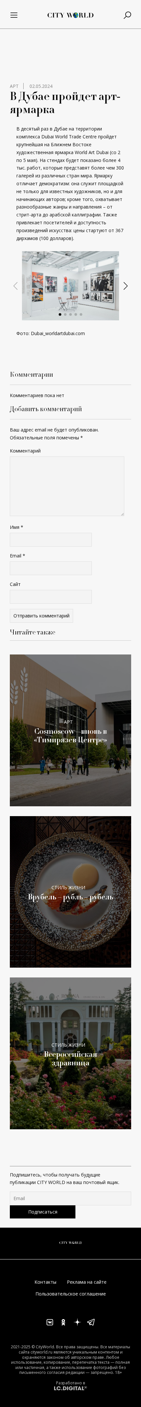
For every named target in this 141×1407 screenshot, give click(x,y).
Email (17, 556)
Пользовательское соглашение (70, 1294)
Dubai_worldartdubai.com (58, 333)
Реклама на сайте (87, 1282)
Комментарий (25, 451)
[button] (60, 314)
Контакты (45, 1282)
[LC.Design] (70, 1388)
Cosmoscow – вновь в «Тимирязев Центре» (70, 735)
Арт (14, 86)
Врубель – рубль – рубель (70, 897)
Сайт (15, 584)
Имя (16, 527)
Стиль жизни (68, 887)
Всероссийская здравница (70, 1058)
